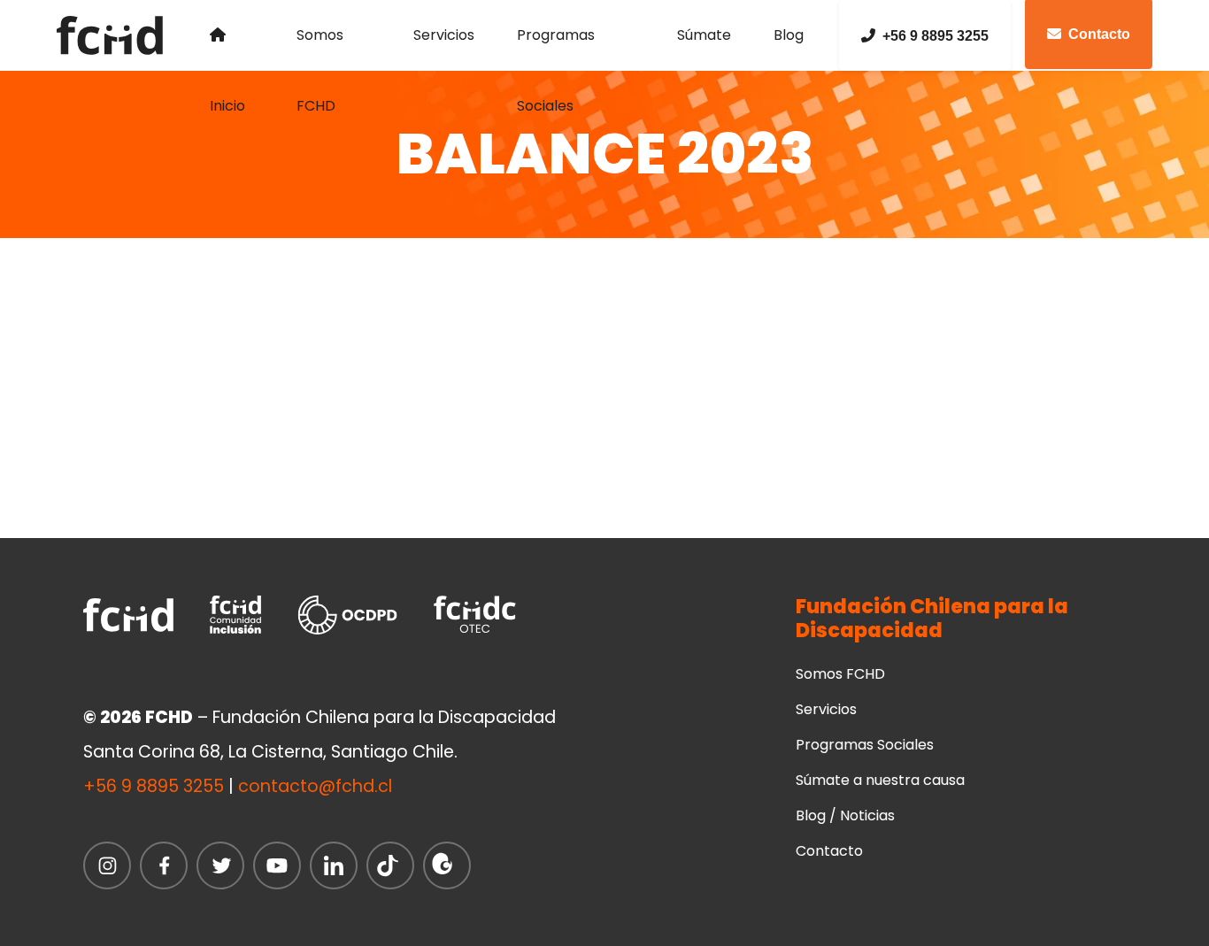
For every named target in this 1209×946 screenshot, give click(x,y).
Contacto (829, 851)
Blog (789, 35)
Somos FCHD (319, 48)
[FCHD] (115, 36)
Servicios (443, 35)
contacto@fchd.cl (315, 786)
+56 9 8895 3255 (935, 35)
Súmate (704, 35)
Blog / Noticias (845, 815)
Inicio (232, 35)
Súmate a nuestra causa (880, 780)
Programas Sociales (556, 48)
